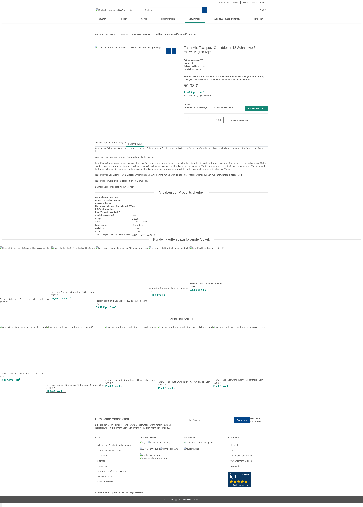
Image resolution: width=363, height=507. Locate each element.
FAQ (232, 450)
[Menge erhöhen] (216, 126)
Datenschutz (103, 455)
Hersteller (224, 2)
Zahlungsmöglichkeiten (241, 455)
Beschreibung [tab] (135, 143)
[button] (250, 10)
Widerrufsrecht (104, 476)
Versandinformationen (241, 460)
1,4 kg (135, 218)
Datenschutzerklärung (144, 424)
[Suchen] (204, 10)
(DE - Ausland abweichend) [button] (220, 107)
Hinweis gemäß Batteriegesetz (111, 471)
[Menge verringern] (186, 120)
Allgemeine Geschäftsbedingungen (114, 445)
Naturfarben (200, 66)
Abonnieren (242, 420)
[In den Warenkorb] (97, 44)
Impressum (102, 466)
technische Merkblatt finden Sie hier (116, 186)
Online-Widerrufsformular (109, 450)
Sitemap (101, 460)
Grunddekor (138, 225)
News (235, 2)
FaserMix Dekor (139, 221)
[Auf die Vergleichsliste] (168, 51)
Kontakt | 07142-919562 (254, 2)
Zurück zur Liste (101, 34)
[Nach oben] (1, 505)
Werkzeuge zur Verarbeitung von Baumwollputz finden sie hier (125, 157)
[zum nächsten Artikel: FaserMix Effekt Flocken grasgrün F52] (203, 35)
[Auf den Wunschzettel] (174, 51)
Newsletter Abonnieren (255, 420)
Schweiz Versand (105, 481)
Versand (207, 95)
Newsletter (235, 466)
